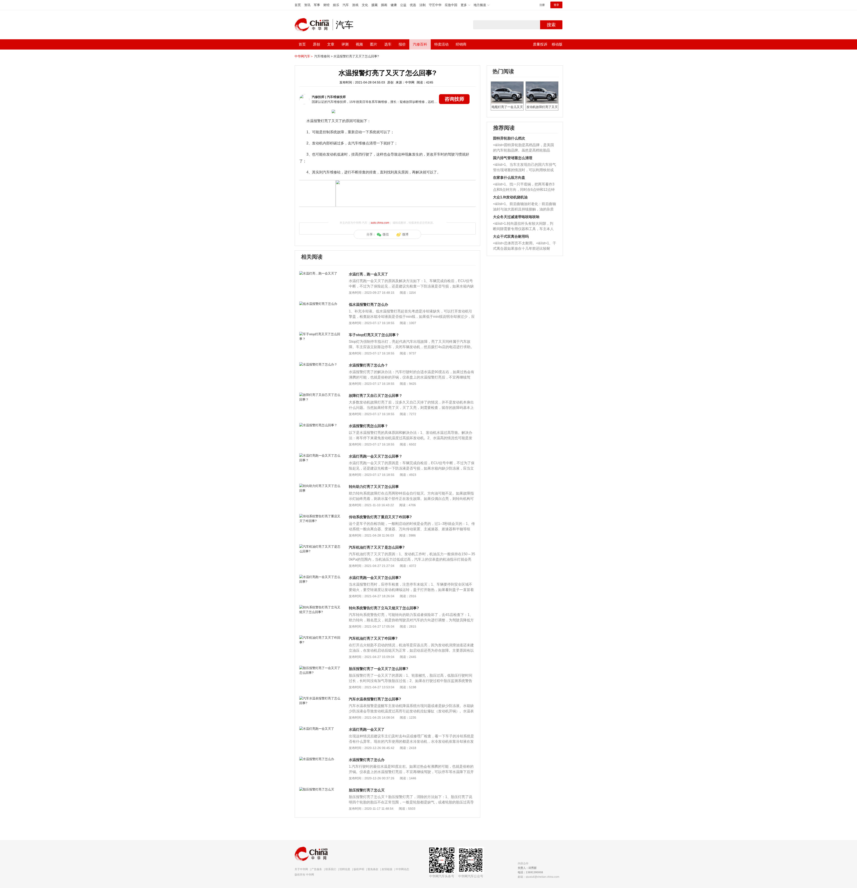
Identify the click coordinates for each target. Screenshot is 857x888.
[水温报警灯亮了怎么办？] (320, 364)
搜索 (551, 24)
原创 (316, 44)
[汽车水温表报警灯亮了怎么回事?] (320, 698)
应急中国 (451, 5)
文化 (365, 5)
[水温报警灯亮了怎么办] (320, 759)
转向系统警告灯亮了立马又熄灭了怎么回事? (384, 608)
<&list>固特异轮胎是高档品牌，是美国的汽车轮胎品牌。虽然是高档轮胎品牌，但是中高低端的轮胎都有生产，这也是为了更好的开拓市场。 (523, 148)
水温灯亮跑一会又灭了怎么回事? (375, 578)
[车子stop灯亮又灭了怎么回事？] (320, 334)
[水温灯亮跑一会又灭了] (320, 728)
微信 (386, 234)
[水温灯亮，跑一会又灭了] (320, 273)
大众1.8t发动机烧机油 (510, 197)
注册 (542, 4)
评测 (345, 44)
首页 (298, 5)
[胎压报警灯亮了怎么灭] (320, 789)
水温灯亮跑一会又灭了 (367, 729)
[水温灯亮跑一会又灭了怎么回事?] (320, 577)
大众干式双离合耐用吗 (511, 236)
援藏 (374, 5)
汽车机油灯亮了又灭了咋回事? (373, 638)
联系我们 (330, 869)
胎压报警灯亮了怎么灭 (367, 790)
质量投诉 (540, 44)
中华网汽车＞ (304, 56)
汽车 (346, 5)
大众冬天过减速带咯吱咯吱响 (516, 217)
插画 (384, 5)
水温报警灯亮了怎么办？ (368, 365)
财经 (326, 5)
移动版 (557, 44)
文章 (330, 44)
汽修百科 (420, 44)
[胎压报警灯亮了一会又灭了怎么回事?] (320, 668)
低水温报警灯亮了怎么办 (368, 304)
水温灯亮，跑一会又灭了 (368, 274)
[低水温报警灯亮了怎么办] (320, 304)
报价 (402, 44)
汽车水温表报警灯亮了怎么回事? (375, 699)
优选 (413, 5)
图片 (373, 44)
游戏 (355, 5)
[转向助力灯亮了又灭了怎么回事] (320, 486)
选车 (387, 44)
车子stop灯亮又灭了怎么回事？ (374, 335)
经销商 (461, 44)
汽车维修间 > (323, 56)
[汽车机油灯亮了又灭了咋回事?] (320, 637)
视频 (359, 44)
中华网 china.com (314, 25)
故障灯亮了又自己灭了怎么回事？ (375, 395)
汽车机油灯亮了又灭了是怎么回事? (377, 547)
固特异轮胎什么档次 (509, 138)
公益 (403, 5)
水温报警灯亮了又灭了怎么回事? (356, 56)
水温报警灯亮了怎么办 (367, 760)
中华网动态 (402, 869)
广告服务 (316, 869)
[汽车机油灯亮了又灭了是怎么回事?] (320, 546)
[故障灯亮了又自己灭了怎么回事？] (320, 395)
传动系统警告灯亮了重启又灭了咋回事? (380, 517)
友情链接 (387, 869)
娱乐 (336, 5)
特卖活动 (441, 44)
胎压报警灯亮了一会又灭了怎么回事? (378, 669)
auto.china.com (380, 222)
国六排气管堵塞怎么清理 (512, 158)
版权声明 (359, 869)
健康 (394, 5)
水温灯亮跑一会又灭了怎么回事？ (375, 456)
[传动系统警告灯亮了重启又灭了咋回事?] (320, 516)
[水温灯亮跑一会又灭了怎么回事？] (320, 455)
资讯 (307, 5)
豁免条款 (373, 869)
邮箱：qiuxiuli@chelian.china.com (538, 876)
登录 (556, 4)
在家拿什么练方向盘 (509, 177)
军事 (317, 5)
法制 (422, 5)
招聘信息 (344, 869)
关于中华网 (301, 869)
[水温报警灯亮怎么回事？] (320, 425)
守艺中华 (435, 5)
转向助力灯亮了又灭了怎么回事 (374, 487)
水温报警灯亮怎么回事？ (368, 426)
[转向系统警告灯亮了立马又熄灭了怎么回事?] (320, 607)
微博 (405, 234)
